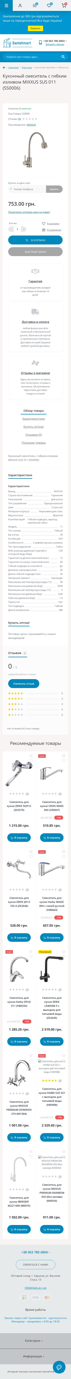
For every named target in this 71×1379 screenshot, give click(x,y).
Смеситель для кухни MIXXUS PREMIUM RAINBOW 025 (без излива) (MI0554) (52, 1192)
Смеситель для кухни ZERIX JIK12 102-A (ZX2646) (19, 902)
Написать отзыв (23, 683)
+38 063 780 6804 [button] (34, 1252)
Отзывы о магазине (35, 373)
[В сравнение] (31, 755)
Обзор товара (33, 411)
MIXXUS (31, 124)
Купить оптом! (33, 427)
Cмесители (13, 67)
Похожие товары (34, 443)
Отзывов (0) (33, 435)
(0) (19, 118)
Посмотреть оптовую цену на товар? (29, 212)
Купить (54, 189)
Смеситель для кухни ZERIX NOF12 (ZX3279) (19, 806)
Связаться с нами (35, 1264)
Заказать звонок (55, 44)
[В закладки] (31, 760)
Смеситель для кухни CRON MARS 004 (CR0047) (52, 806)
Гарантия (35, 281)
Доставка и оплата (35, 322)
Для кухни (27, 67)
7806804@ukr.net (35, 1288)
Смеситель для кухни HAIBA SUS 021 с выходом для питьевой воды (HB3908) (52, 1097)
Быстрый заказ (35, 252)
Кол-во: (13, 223)
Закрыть (35, 28)
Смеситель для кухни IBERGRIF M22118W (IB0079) (19, 1201)
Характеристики (33, 419)
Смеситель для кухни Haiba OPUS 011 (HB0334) (19, 1001)
